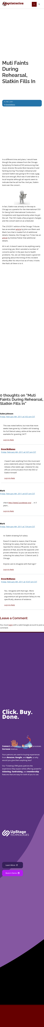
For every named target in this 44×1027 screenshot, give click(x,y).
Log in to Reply (8, 440)
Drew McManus (10, 104)
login (10, 625)
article (18, 229)
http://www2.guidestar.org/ (19, 502)
